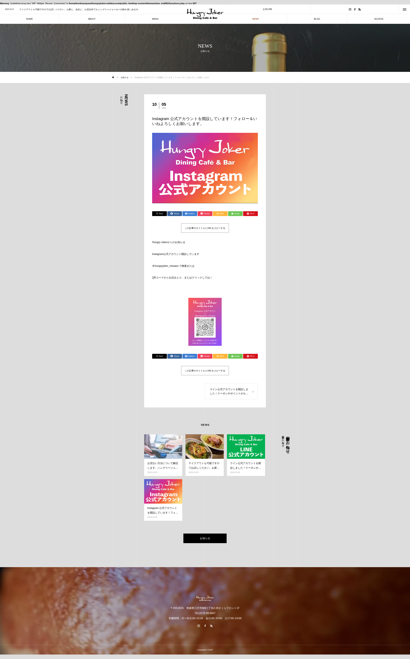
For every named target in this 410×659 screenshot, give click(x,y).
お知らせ (205, 538)
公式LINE (267, 9)
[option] (93, 9)
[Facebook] (354, 9)
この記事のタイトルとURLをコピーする (205, 228)
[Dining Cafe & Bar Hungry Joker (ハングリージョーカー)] (205, 14)
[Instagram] (350, 9)
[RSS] (359, 9)
